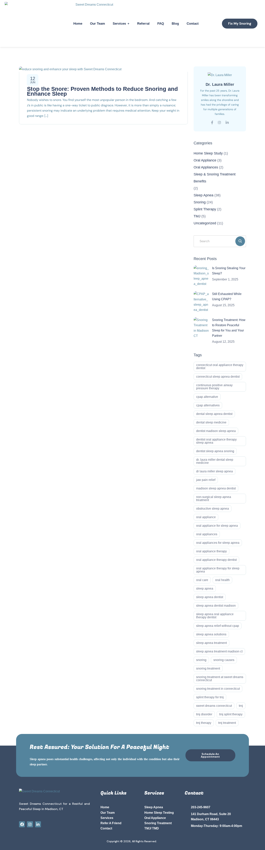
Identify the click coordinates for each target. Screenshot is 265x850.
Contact (193, 23)
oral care (202, 580)
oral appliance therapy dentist (216, 559)
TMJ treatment (227, 722)
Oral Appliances (206, 167)
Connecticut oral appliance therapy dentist (219, 366)
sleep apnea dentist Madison (216, 605)
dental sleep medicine (211, 422)
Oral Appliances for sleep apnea (217, 542)
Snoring (200, 202)
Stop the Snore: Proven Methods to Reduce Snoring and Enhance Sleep (102, 91)
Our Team (97, 23)
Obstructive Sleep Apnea (212, 508)
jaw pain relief (205, 479)
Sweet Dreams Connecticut (214, 705)
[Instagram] (30, 824)
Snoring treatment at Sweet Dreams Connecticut (219, 678)
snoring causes (223, 660)
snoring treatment (208, 668)
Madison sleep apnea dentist (216, 488)
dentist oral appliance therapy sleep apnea (216, 441)
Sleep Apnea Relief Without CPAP (217, 625)
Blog (175, 23)
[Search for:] (220, 241)
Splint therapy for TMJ (210, 697)
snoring (201, 660)
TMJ (197, 216)
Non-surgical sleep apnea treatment (213, 498)
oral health (222, 580)
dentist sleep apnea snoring (215, 451)
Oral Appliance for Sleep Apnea (217, 525)
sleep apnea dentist (209, 597)
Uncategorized (205, 223)
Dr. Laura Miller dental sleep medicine (214, 461)
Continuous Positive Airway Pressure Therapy (214, 386)
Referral (143, 23)
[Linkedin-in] (38, 824)
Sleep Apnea (203, 195)
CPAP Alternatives (208, 405)
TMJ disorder (204, 714)
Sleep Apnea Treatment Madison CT (219, 651)
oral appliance (206, 517)
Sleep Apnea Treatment (211, 642)
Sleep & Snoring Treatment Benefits (215, 177)
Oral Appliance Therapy (211, 551)
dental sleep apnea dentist (214, 413)
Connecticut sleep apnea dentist (218, 376)
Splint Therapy (205, 209)
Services (119, 23)
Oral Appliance (205, 160)
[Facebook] (22, 824)
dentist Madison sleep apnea (216, 431)
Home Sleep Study (208, 153)
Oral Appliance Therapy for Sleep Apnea (217, 570)
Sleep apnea (204, 588)
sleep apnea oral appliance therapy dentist (215, 615)
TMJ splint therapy (230, 714)
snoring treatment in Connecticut (218, 688)
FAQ (160, 23)
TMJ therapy (203, 722)
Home (77, 23)
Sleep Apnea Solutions (211, 634)
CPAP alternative (207, 396)
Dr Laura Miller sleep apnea (214, 471)
